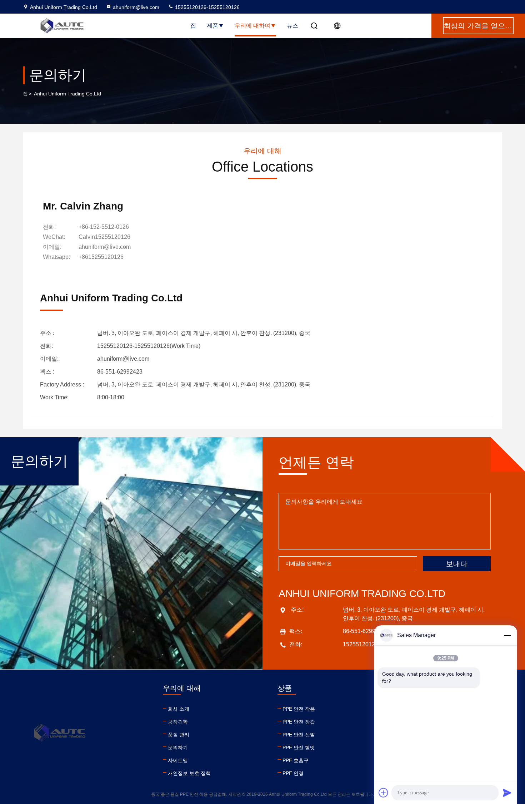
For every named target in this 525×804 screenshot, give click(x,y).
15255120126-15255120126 (207, 7)
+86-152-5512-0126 (104, 227)
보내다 (457, 564)
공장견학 (178, 722)
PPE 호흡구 (295, 760)
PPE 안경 (293, 773)
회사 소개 (178, 709)
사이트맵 (178, 760)
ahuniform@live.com (136, 7)
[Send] (507, 792)
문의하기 (178, 747)
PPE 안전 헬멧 (298, 747)
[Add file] (384, 792)
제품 (212, 26)
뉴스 (292, 26)
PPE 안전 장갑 (298, 722)
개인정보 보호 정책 (189, 773)
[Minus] (507, 635)
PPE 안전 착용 (298, 709)
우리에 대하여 (252, 26)
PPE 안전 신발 (298, 735)
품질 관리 (178, 735)
